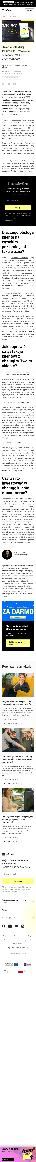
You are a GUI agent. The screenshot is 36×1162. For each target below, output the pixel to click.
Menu (29, 10)
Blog (3, 16)
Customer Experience (11, 78)
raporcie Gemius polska (20, 123)
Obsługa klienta (13, 16)
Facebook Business (19, 258)
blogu (19, 397)
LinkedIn (5, 596)
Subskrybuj (18, 207)
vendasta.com (7, 311)
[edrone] (7, 10)
